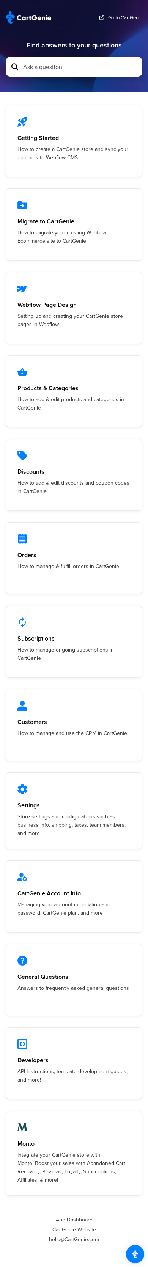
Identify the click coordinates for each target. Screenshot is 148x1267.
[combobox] (80, 67)
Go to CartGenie (125, 17)
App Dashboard (74, 1219)
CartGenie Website (74, 1229)
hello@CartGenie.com (74, 1239)
